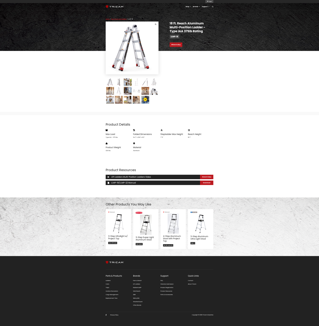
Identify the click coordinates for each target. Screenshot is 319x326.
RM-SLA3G (139, 244)
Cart (210, 1)
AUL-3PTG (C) (112, 243)
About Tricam (192, 284)
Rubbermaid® (137, 287)
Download (206, 183)
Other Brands (137, 305)
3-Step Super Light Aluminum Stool (145, 238)
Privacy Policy (114, 315)
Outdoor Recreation (112, 291)
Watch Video (206, 177)
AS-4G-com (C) (168, 245)
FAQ (161, 280)
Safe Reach (136, 291)
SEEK (134, 294)
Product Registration (166, 287)
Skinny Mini (136, 298)
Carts (107, 284)
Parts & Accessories (166, 294)
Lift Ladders (136, 284)
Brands (195, 7)
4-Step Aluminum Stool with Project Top (172, 238)
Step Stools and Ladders (119, 19)
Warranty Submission (167, 284)
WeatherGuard (137, 301)
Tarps (107, 287)
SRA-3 (192, 243)
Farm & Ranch (137, 280)
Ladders (108, 280)
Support (205, 7)
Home (108, 19)
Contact (190, 280)
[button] (155, 24)
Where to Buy (176, 45)
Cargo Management (112, 294)
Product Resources (166, 291)
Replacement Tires (111, 298)
